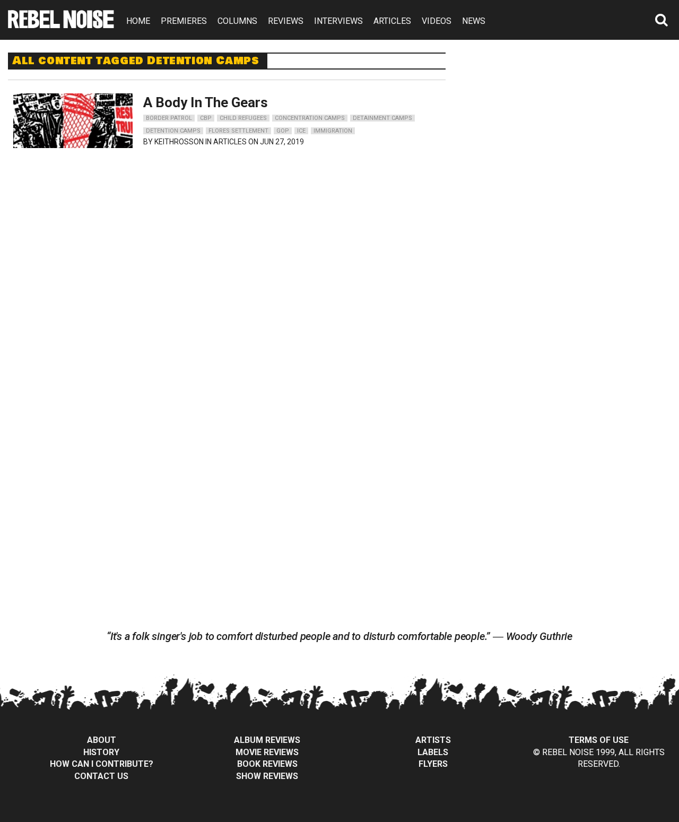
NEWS (473, 21)
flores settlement (238, 130)
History (101, 752)
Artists (433, 740)
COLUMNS (237, 21)
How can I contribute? (101, 764)
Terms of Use (599, 740)
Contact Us (101, 776)
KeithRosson (179, 141)
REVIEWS (285, 21)
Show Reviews (267, 776)
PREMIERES (184, 21)
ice (301, 130)
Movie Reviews (267, 752)
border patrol (169, 118)
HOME (138, 21)
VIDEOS (436, 21)
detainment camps (382, 118)
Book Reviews (267, 764)
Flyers (433, 764)
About (101, 740)
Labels (432, 752)
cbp (206, 118)
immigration (333, 130)
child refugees (243, 118)
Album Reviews (267, 740)
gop (282, 130)
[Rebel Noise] (61, 24)
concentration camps (310, 118)
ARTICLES (392, 21)
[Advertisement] (571, 119)
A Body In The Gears (205, 102)
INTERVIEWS (338, 21)
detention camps (173, 130)
